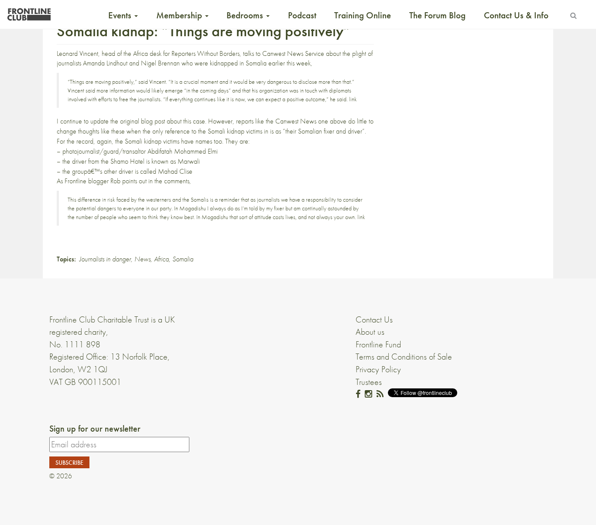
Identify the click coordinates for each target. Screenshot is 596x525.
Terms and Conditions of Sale (404, 356)
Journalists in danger (105, 259)
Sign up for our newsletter (94, 428)
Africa (161, 259)
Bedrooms (245, 15)
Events (121, 15)
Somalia (182, 259)
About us (370, 331)
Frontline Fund (378, 344)
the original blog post (137, 121)
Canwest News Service (293, 53)
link (353, 99)
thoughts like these (101, 131)
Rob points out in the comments (149, 180)
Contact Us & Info (516, 15)
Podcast (302, 15)
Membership (180, 15)
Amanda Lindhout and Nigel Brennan (131, 63)
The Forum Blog (437, 15)
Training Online (362, 15)
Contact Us (374, 319)
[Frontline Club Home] (29, 12)
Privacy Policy (378, 369)
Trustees (369, 382)
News (142, 259)
